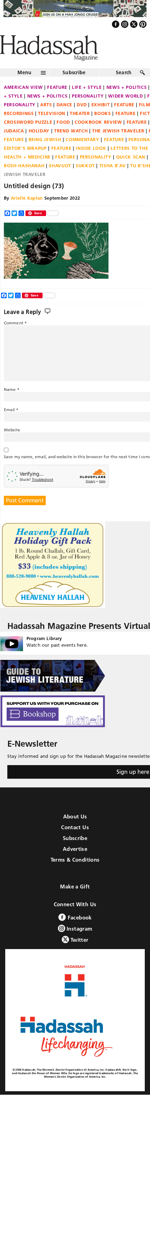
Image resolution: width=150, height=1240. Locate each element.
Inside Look (91, 163)
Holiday (39, 145)
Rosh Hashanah (24, 180)
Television (51, 128)
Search (124, 87)
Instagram (78, 943)
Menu (24, 87)
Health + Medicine (27, 172)
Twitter (79, 955)
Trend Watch (71, 145)
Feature (57, 102)
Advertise (75, 864)
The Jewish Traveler (118, 145)
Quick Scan (130, 172)
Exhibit (100, 119)
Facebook (78, 932)
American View (23, 102)
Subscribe (74, 87)
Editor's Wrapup (25, 163)
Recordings (19, 128)
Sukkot (85, 180)
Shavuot (60, 180)
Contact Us (75, 842)
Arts (46, 119)
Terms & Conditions (75, 874)
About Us (75, 831)
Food (63, 137)
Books (102, 128)
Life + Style (87, 102)
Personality (88, 111)
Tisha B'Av (112, 180)
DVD (82, 119)
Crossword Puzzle (28, 137)
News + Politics (47, 111)
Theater (80, 128)
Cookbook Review (98, 137)
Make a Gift (75, 901)
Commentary (82, 154)
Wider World (125, 111)
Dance (64, 119)
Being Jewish (45, 154)
